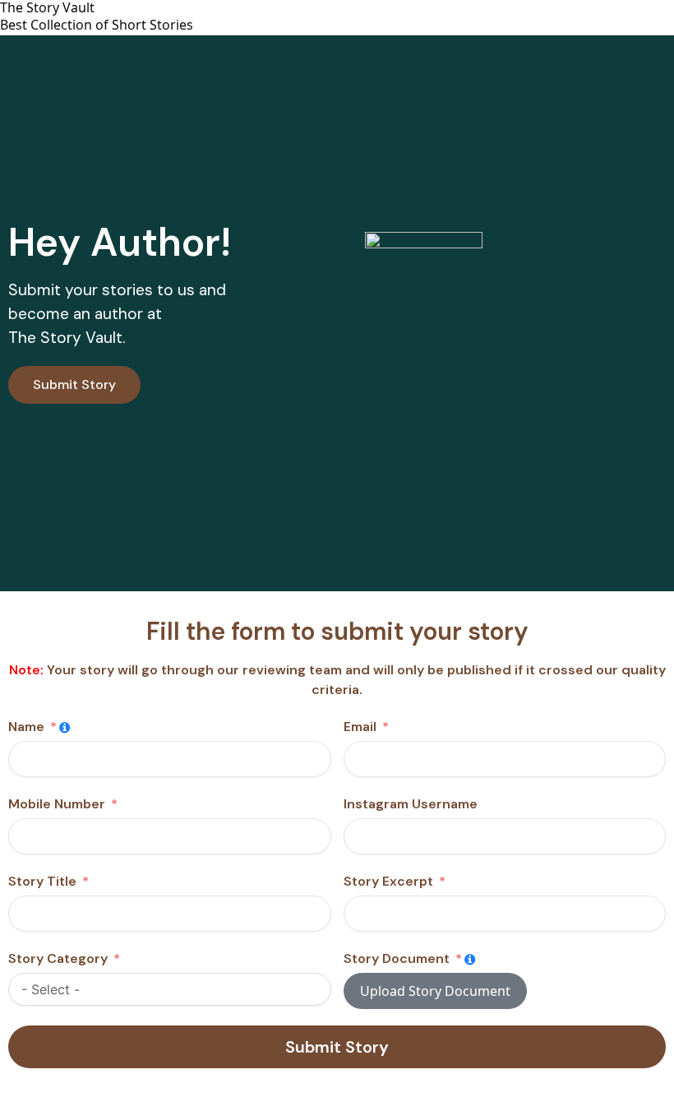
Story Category (58, 958)
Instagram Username (411, 803)
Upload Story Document (435, 991)
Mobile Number (56, 803)
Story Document (397, 958)
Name (26, 726)
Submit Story (337, 1047)
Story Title (42, 881)
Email (360, 726)
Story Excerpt (388, 881)
